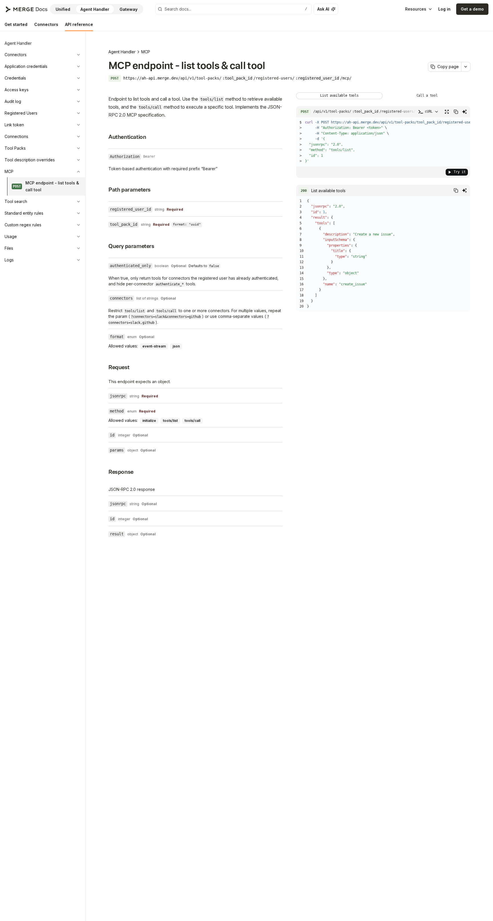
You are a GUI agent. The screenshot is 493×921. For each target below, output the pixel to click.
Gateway (129, 9)
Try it (460, 172)
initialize (149, 420)
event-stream (154, 346)
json (176, 346)
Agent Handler (94, 9)
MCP (145, 51)
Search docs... (236, 9)
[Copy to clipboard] (456, 112)
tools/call (192, 420)
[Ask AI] (464, 111)
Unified (63, 9)
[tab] (16, 24)
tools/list (170, 420)
